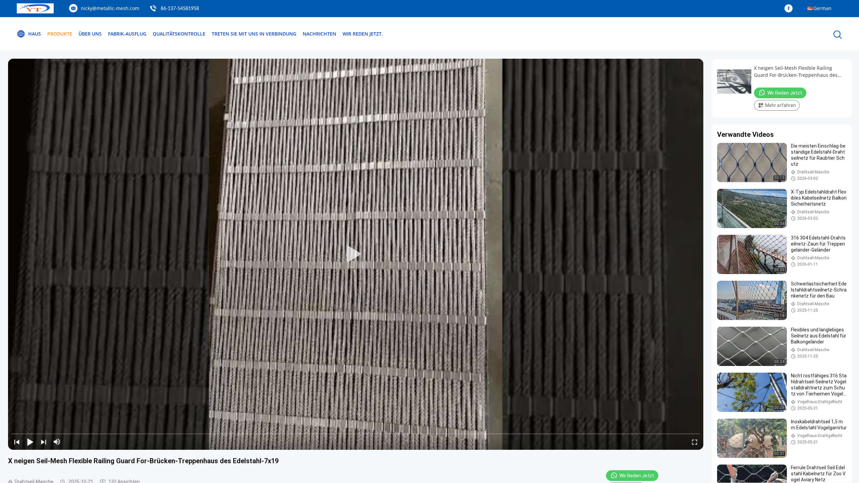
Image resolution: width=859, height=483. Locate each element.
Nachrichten (319, 34)
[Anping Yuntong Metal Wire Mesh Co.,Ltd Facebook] (790, 8)
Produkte (59, 34)
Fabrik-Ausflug (127, 34)
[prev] (16, 442)
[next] (43, 442)
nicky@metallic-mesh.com (110, 8)
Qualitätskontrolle (179, 34)
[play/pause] (30, 442)
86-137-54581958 (180, 8)
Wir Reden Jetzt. (363, 34)
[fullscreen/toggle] (694, 442)
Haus (34, 34)
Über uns (90, 34)
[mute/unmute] (57, 442)
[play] (355, 254)
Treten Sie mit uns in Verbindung (254, 34)
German (822, 8)
